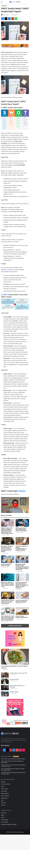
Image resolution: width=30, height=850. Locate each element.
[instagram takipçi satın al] (15, 722)
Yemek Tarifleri (4, 788)
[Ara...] (28, 2)
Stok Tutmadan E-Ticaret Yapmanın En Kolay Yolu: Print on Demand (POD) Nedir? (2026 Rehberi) (7, 618)
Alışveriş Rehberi (5, 793)
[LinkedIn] (9, 18)
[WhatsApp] (16, 18)
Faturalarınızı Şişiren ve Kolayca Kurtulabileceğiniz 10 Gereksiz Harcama (22, 548)
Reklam (2, 817)
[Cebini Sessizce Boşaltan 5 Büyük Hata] (22, 611)
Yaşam (2, 786)
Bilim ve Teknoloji (5, 795)
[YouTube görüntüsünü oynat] (15, 505)
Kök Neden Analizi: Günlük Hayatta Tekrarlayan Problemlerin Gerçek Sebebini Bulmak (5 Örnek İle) (22, 567)
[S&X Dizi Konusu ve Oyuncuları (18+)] (5, 675)
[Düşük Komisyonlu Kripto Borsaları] (7, 559)
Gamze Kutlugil (6, 14)
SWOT (5, 295)
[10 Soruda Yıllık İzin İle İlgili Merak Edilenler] (22, 595)
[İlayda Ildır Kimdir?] (5, 693)
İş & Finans (4, 5)
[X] (6, 18)
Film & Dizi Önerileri (5, 784)
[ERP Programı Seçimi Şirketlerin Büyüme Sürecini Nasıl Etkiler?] (22, 523)
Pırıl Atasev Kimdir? (14, 679)
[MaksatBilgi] (15, 2)
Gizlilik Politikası (4, 819)
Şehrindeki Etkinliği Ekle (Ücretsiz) (9, 824)
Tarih (2, 800)
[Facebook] (2, 18)
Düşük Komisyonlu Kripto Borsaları (6, 565)
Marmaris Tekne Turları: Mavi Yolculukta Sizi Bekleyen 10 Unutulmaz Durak (13, 765)
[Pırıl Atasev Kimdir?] (5, 681)
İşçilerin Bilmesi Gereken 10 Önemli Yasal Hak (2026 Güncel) (7, 602)
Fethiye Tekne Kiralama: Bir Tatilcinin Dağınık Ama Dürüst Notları (12, 761)
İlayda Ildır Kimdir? (14, 691)
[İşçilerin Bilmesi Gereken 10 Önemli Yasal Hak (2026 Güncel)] (7, 595)
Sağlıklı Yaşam (4, 798)
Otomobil (3, 805)
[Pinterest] (12, 18)
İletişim (2, 815)
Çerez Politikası (4, 822)
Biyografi (3, 781)
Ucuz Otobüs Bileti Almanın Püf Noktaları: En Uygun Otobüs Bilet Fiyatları (12, 769)
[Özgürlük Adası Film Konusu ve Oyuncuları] (5, 687)
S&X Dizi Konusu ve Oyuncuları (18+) (18, 673)
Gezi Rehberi (4, 791)
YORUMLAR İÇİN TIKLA (15, 625)
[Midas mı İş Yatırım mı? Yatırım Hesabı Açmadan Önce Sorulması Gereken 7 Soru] (7, 577)
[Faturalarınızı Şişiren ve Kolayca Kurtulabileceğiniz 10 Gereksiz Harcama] (22, 541)
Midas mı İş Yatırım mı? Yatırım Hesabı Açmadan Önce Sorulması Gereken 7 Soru (7, 584)
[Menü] (1, 2)
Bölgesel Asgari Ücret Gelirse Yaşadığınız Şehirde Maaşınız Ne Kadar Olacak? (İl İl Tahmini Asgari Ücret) (7, 530)
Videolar (22, 491)
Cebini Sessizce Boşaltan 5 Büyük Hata (22, 616)
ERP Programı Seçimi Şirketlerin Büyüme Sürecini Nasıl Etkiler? (21, 529)
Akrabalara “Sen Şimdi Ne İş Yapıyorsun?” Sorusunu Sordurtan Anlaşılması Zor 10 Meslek (7, 548)
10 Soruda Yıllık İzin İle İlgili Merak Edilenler (21, 601)
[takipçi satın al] (15, 45)
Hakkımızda (3, 812)
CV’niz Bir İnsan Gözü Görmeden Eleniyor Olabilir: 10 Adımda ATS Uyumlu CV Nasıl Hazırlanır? (22, 585)
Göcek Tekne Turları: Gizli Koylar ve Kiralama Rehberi (13, 758)
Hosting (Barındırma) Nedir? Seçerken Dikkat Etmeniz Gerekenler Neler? (13, 773)
